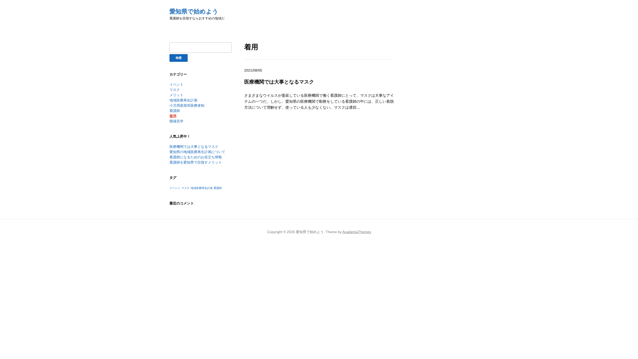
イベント (176, 85)
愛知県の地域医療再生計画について (197, 152)
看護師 (174, 111)
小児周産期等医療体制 (186, 105)
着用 (172, 116)
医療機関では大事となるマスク (193, 147)
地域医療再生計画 (183, 100)
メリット (176, 95)
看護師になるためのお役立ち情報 (195, 157)
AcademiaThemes (356, 232)
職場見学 (176, 121)
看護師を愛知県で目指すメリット (195, 162)
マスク (174, 90)
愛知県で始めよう (193, 11)
